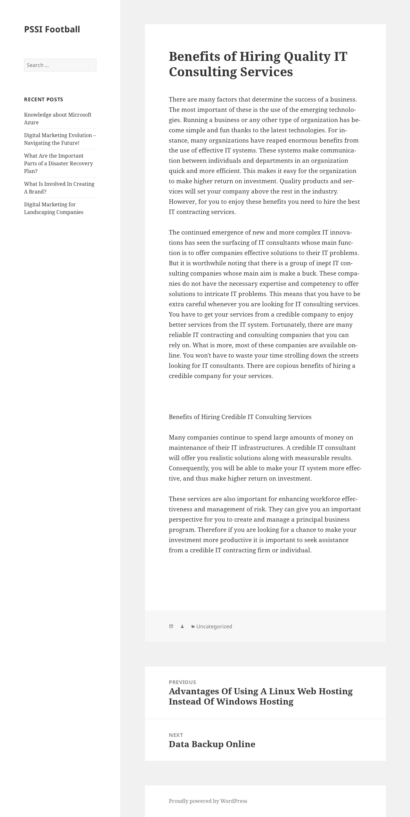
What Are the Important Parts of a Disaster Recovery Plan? (58, 163)
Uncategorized (214, 626)
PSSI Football (52, 29)
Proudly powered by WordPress (208, 801)
